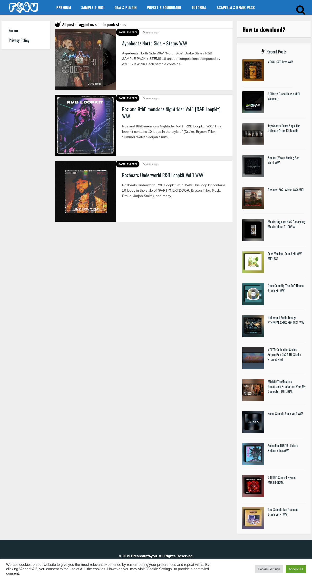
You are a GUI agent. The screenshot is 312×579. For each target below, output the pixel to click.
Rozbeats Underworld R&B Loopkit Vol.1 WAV (162, 175)
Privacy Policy (19, 40)
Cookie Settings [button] (269, 569)
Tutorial (198, 7)
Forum (13, 30)
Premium (63, 7)
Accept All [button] (296, 569)
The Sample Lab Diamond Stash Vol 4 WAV (283, 512)
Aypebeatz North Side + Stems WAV (154, 43)
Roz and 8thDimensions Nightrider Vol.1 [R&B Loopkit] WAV (171, 112)
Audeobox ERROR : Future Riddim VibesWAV (283, 448)
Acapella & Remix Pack (236, 7)
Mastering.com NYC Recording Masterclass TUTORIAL (286, 224)
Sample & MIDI (92, 7)
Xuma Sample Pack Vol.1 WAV (285, 413)
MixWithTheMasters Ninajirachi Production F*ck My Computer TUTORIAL (286, 386)
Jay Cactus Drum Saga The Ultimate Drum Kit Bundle (284, 128)
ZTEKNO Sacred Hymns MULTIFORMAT (282, 480)
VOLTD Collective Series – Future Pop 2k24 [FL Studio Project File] (284, 354)
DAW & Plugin (125, 7)
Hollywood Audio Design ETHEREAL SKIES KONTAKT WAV (286, 320)
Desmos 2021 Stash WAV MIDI (286, 189)
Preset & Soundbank (164, 7)
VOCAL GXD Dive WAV (280, 61)
